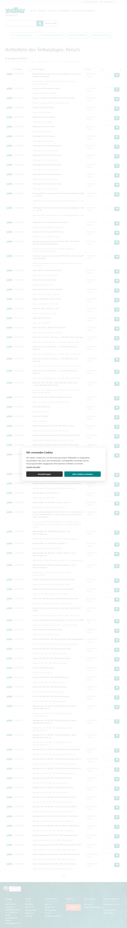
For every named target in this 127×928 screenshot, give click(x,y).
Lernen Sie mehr (33, 467)
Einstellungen (44, 474)
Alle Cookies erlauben (82, 474)
